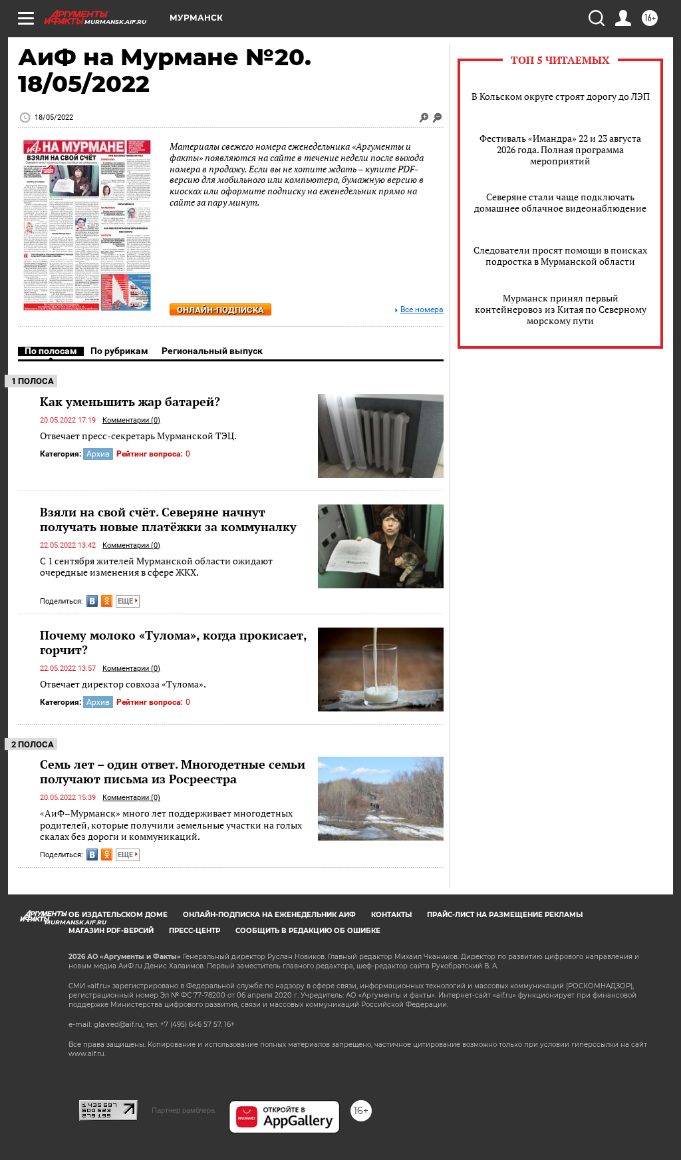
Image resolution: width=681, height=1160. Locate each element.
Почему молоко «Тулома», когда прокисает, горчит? (173, 642)
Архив (98, 454)
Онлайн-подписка (220, 310)
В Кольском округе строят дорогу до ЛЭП (561, 96)
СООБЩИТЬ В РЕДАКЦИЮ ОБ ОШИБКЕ (307, 930)
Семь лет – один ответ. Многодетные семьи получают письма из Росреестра (172, 771)
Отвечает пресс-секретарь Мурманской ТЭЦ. (138, 435)
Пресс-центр (194, 930)
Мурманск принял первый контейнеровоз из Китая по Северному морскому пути (560, 309)
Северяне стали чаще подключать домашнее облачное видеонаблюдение (560, 202)
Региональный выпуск (212, 350)
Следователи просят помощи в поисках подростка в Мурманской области (560, 255)
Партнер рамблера (183, 1110)
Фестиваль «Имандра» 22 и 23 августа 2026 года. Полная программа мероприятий (560, 149)
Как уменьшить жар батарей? (130, 401)
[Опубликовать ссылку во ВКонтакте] (92, 601)
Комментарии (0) (131, 420)
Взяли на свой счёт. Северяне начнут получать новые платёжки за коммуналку (168, 519)
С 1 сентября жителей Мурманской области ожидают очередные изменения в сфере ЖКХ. (156, 566)
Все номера (422, 309)
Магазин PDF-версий (111, 930)
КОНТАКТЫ (391, 914)
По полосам (51, 350)
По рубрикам (119, 350)
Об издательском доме (118, 914)
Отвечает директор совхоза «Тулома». (123, 683)
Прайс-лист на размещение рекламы (505, 914)
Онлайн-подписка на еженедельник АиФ (269, 914)
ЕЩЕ (126, 601)
